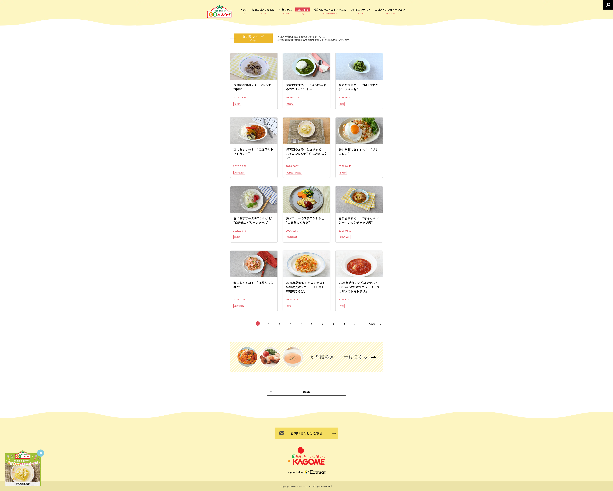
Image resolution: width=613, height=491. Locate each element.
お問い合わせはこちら (306, 433)
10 (355, 323)
